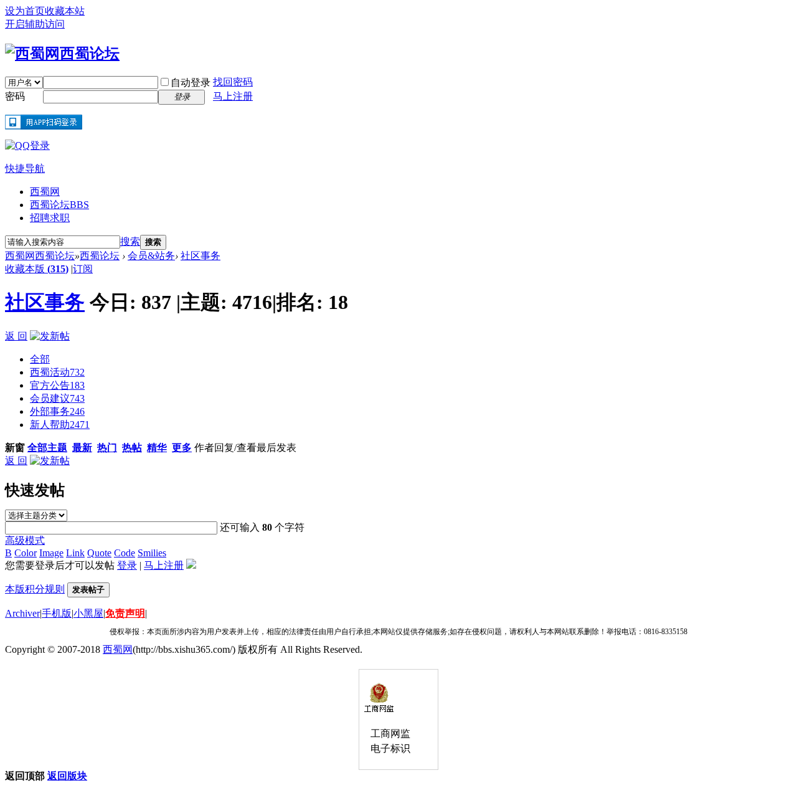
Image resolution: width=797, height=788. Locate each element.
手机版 (57, 613)
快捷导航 (25, 168)
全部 (40, 359)
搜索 (130, 241)
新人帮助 (60, 424)
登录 (127, 565)
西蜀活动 (57, 372)
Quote (99, 553)
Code (124, 553)
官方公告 (57, 385)
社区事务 (200, 255)
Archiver (22, 613)
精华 (157, 447)
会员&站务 (151, 255)
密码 (15, 96)
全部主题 (47, 447)
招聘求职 (50, 217)
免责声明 (125, 613)
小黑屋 (88, 613)
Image (51, 553)
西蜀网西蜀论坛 (40, 255)
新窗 (15, 447)
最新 (82, 447)
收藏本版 (36, 268)
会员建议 (57, 398)
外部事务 (57, 411)
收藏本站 (65, 11)
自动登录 (190, 82)
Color (25, 553)
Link (75, 553)
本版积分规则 (35, 589)
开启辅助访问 (35, 24)
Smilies (152, 553)
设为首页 (25, 11)
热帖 (132, 447)
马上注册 (233, 96)
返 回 (16, 336)
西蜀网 (45, 191)
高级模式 (25, 540)
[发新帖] (50, 336)
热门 (107, 447)
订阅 (83, 268)
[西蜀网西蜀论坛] (62, 53)
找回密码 (233, 82)
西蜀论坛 (59, 204)
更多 (182, 447)
